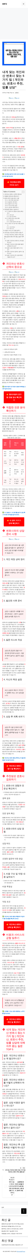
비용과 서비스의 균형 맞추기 (12, 230)
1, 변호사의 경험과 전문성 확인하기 (15, 212)
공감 (22, 140)
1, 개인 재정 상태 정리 (13, 200)
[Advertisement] (14, 23)
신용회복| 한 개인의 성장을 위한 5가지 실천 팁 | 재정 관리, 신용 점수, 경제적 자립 (19, 1186)
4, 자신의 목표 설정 (12, 205)
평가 (19, 865)
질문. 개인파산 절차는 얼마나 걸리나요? (15, 252)
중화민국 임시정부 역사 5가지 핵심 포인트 (13, 1224)
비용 (19, 146)
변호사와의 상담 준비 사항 (11, 198)
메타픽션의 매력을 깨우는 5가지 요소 (11, 1226)
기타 (24, 1168)
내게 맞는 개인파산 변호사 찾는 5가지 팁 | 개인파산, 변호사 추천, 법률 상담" (15, 1171)
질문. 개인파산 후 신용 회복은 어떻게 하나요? (15, 256)
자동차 (9, 386)
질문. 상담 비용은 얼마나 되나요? (15, 248)
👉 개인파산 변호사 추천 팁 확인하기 (14, 1020)
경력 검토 (12, 214)
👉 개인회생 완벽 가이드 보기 (14, 183)
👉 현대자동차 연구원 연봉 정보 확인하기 (14, 397)
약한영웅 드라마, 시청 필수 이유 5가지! (12, 1233)
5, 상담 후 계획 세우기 (13, 207)
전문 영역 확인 (13, 216)
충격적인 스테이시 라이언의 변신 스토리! (12, 1229)
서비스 (7, 337)
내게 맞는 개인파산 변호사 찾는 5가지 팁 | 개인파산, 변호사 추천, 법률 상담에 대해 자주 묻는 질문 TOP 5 (14, 235)
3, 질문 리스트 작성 (12, 203)
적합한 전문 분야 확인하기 (11, 196)
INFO (4, 4)
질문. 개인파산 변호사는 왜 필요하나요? (15, 241)
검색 (3, 1207)
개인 (9, 102)
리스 (13, 640)
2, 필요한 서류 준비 (12, 202)
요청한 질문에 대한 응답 (15, 221)
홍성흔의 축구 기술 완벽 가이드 (10, 1231)
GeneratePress (21, 1251)
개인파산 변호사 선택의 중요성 (13, 194)
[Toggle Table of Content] (22, 192)
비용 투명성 (12, 227)
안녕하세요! (5, 1245)
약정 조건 (12, 228)
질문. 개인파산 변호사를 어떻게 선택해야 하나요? (15, 245)
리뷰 (7, 127)
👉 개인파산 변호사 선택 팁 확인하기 (14, 925)
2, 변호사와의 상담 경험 (13, 218)
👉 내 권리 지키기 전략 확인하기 (14, 521)
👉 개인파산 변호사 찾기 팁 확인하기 (14, 767)
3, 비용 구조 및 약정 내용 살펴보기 (15, 224)
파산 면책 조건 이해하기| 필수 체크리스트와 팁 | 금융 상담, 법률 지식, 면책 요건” (11, 1186)
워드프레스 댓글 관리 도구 (16, 1245)
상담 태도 (12, 220)
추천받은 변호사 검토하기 (11, 209)
